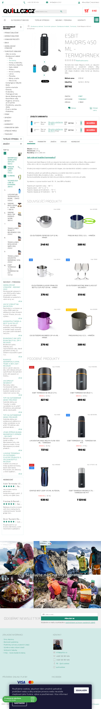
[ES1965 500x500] (31, 130)
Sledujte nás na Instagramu (53, 574)
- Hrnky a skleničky (15, 63)
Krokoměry (10, 92)
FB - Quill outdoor (62, 663)
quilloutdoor (60, 667)
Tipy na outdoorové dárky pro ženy (12, 399)
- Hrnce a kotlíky (14, 72)
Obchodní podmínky (11, 642)
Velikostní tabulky (10, 650)
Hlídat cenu (95, 109)
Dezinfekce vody (12, 98)
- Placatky (11, 76)
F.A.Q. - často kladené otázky (14, 653)
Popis (31, 141)
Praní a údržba (11, 109)
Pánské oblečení (11, 33)
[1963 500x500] (31, 123)
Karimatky (9, 124)
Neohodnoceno (82, 60)
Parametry (42, 141)
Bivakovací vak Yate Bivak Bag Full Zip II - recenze (12, 340)
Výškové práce (11, 131)
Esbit (80, 96)
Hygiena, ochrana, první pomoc (12, 102)
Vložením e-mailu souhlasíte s (68, 622)
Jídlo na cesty (11, 54)
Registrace (95, 2)
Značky (6, 144)
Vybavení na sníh (12, 127)
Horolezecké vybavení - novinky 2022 (11, 287)
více (20, 301)
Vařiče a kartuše (12, 87)
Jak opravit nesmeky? (8, 382)
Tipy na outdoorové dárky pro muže (12, 416)
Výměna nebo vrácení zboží (14, 647)
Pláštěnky (9, 111)
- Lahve (11, 74)
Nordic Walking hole (13, 96)
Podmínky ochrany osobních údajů (16, 645)
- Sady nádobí (13, 67)
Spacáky (8, 117)
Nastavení (19, 703)
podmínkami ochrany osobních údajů (80, 622)
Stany (7, 114)
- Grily (10, 58)
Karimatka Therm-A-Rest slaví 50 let (12, 322)
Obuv (7, 43)
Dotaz (73, 108)
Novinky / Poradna (64, 20)
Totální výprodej (42, 20)
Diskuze (64, 141)
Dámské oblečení (12, 36)
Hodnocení (75, 141)
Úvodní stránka (5, 20)
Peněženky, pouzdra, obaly (13, 106)
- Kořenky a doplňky (15, 65)
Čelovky (9, 89)
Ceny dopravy (9, 639)
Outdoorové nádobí (13, 56)
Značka (53, 141)
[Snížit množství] (81, 124)
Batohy (8, 121)
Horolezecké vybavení (10, 47)
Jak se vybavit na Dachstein (11, 305)
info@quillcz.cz (61, 652)
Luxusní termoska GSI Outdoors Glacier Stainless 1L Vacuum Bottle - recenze (12, 457)
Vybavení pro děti (12, 39)
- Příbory (11, 69)
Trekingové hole (12, 94)
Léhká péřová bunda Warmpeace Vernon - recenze (12, 434)
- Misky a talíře (13, 78)
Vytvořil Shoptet (93, 704)
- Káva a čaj (12, 81)
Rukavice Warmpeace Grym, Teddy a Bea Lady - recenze (11, 362)
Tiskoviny (8, 134)
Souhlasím (81, 690)
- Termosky (12, 60)
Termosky (82, 99)
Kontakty (82, 20)
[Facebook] (3, 2)
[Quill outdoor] (19, 11)
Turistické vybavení (13, 51)
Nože (8, 85)
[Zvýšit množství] (81, 122)
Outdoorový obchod (20, 20)
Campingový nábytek (13, 83)
